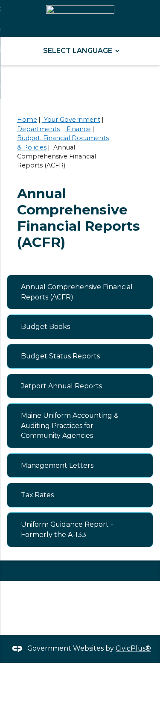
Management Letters (57, 465)
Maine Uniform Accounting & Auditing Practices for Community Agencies (70, 425)
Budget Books (45, 327)
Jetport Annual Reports (61, 386)
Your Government (71, 119)
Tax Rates (37, 495)
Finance (78, 129)
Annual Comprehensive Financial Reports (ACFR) (77, 292)
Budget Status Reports (60, 356)
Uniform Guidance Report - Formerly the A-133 (67, 529)
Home (27, 119)
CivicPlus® (133, 648)
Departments (38, 129)
